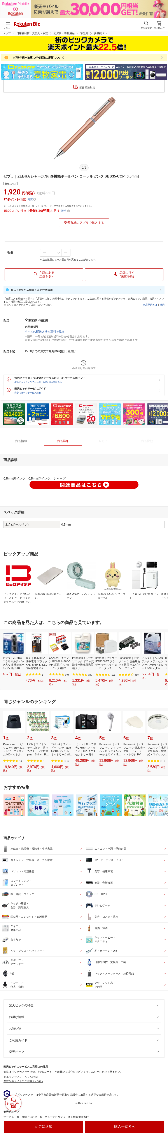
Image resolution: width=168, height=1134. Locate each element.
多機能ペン (100, 33)
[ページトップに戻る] (161, 1119)
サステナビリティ (55, 1117)
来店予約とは (150, 304)
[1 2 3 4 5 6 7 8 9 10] (55, 253)
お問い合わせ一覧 (31, 1117)
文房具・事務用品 (64, 33)
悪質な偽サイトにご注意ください (23, 1081)
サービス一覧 (11, 1117)
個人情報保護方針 (78, 1117)
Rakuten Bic (27, 25)
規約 (162, 304)
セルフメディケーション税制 (21, 1077)
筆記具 (84, 33)
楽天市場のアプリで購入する (84, 222)
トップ (7, 33)
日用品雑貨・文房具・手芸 (32, 33)
